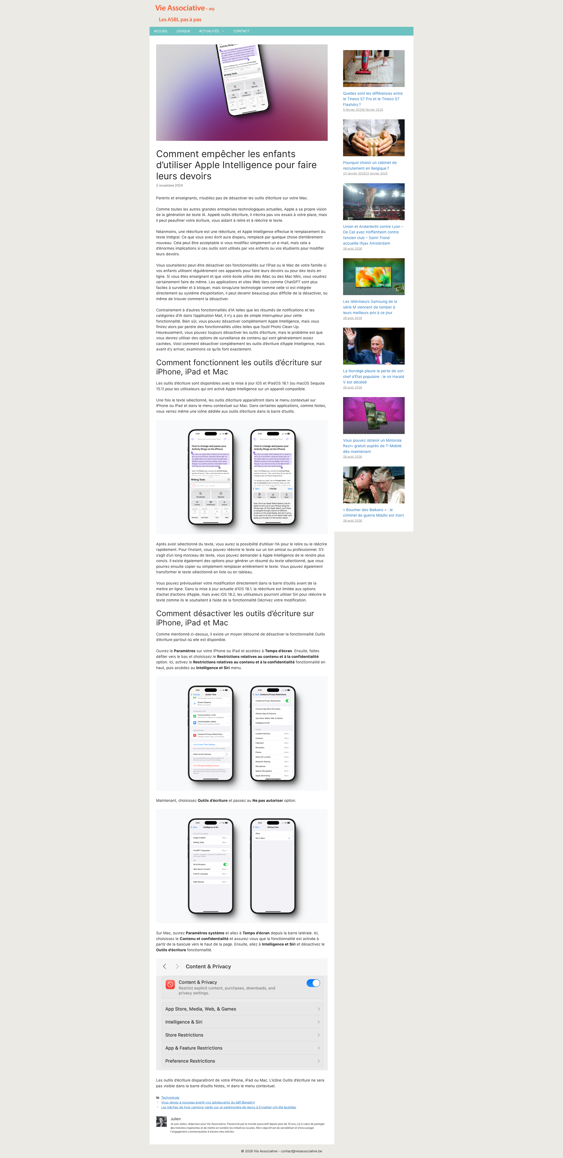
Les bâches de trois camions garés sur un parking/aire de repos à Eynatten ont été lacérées (228, 1107)
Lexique (183, 31)
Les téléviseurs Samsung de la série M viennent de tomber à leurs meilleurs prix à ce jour (370, 307)
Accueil (161, 31)
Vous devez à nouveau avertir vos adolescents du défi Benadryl (208, 1102)
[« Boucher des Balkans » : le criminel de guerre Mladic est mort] (374, 500)
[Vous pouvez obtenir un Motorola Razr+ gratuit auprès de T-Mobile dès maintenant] (374, 431)
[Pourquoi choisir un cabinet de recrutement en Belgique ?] (374, 153)
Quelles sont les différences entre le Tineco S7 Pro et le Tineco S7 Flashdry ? (373, 99)
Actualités (209, 31)
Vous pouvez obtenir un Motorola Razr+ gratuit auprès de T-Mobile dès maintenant (372, 446)
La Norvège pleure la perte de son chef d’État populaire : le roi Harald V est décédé (373, 376)
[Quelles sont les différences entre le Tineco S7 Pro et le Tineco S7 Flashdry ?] (374, 84)
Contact (241, 31)
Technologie (170, 1097)
